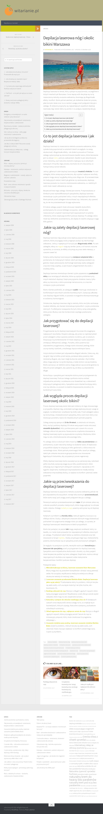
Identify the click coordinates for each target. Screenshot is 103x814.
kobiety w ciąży (66, 508)
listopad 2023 (10, 332)
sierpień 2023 (10, 337)
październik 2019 (11, 420)
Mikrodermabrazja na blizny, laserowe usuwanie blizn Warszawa (70, 567)
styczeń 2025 (10, 313)
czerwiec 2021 (10, 360)
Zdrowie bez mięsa (9, 196)
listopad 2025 (10, 267)
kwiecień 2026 (10, 244)
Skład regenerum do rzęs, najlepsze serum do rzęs (65, 611)
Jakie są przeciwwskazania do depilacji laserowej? (63, 129)
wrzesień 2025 (10, 276)
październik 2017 (11, 476)
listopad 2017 (10, 471)
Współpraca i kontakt (11, 23)
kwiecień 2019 (10, 448)
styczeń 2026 (10, 258)
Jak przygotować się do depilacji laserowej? (61, 124)
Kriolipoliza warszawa (65, 645)
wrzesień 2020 (10, 392)
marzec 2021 (9, 369)
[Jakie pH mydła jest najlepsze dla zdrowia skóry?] (89, 674)
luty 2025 (8, 309)
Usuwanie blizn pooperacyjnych (51, 656)
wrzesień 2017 (10, 481)
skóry (56, 158)
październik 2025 (11, 272)
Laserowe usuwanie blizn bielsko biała (81, 645)
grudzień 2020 (10, 383)
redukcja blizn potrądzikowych (87, 651)
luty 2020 (8, 411)
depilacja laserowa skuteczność (79, 642)
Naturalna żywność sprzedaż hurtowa (82, 772)
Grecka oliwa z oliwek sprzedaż (83, 738)
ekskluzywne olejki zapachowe (78, 731)
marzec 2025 (9, 304)
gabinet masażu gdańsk (85, 734)
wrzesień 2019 (10, 425)
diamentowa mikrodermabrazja (89, 726)
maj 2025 (8, 295)
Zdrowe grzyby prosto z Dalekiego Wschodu (17, 200)
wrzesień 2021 (10, 355)
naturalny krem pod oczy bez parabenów (83, 784)
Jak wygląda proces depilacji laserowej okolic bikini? (64, 126)
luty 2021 (8, 374)
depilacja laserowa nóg (64, 642)
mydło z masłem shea (85, 763)
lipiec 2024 (9, 318)
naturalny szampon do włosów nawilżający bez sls (56, 651)
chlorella (83, 721)
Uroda (45, 29)
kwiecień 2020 (10, 406)
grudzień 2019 (10, 416)
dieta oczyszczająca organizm (81, 728)
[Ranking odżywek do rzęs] (52, 673)
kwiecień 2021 (10, 365)
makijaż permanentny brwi (84, 756)
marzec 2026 (9, 248)
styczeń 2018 (10, 462)
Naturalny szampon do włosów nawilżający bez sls (65, 599)
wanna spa (81, 796)
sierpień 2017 (10, 485)
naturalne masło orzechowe (86, 774)
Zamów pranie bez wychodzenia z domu (16, 720)
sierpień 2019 (10, 430)
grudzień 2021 (10, 351)
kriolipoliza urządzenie (84, 750)
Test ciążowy (40, 720)
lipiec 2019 (9, 434)
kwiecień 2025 (10, 300)
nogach (61, 246)
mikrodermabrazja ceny (82, 761)
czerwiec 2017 (10, 495)
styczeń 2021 (10, 379)
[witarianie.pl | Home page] (22, 10)
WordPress (15, 810)
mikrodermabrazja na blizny (73, 648)
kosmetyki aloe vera (91, 748)
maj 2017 (8, 499)
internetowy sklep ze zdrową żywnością (81, 746)
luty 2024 (8, 327)
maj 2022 (8, 346)
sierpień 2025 (10, 281)
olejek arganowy (74, 791)
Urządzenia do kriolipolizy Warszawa (15, 741)
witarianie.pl (49, 49)
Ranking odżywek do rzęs (56, 591)
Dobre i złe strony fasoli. (44, 723)
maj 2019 (8, 444)
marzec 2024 (9, 323)
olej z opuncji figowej (85, 791)
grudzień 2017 (10, 467)
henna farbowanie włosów (78, 742)
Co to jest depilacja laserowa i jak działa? (60, 118)
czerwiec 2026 (10, 235)
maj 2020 (8, 402)
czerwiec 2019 (10, 439)
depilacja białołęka (52, 642)
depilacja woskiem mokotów (51, 645)
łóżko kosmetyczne (93, 796)
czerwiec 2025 (10, 290)
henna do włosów (90, 740)
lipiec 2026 (9, 230)
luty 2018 (8, 458)
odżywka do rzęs (74, 651)
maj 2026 (8, 239)
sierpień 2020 (10, 397)
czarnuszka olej (90, 721)
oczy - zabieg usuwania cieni (88, 788)
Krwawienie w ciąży (10, 181)
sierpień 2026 (10, 225)
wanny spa (86, 796)
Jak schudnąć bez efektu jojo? (46, 768)
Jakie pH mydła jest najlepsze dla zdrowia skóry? (87, 687)
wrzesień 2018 (10, 453)
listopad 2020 (10, 388)
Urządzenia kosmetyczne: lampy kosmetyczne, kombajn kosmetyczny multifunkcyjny (70, 687)
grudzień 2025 (10, 262)
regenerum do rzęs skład (50, 653)
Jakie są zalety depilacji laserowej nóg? (59, 121)
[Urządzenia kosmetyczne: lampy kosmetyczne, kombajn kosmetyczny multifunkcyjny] (71, 673)
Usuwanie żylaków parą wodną (68, 656)
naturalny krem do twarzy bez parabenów (82, 778)
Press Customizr (30, 810)
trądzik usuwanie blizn (82, 653)
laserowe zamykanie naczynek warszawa (54, 648)
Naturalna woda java (88, 769)
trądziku (62, 538)
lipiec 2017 (9, 490)
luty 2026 (8, 253)
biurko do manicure (75, 721)
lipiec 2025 (9, 286)
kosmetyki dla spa (74, 751)
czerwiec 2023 (10, 341)
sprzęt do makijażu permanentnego (66, 653)
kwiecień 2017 (10, 504)
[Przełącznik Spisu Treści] (79, 115)
